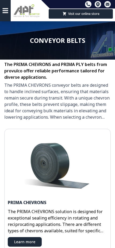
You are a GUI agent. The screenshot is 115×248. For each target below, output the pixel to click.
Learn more (24, 241)
